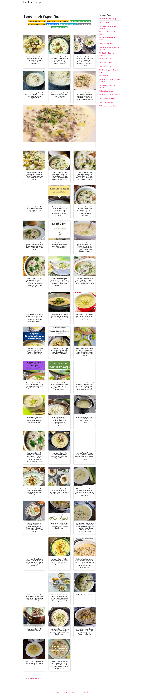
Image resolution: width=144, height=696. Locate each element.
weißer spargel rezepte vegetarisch (57, 21)
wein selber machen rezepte (36, 24)
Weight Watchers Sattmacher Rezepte (108, 27)
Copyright (85, 692)
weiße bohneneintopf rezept (37, 21)
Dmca (57, 692)
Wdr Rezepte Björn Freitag (107, 19)
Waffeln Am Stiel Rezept (106, 43)
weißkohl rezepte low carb (68, 24)
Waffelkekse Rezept (105, 66)
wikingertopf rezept (52, 24)
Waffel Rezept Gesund (106, 102)
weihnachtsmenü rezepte (59, 27)
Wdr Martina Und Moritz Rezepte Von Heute (109, 80)
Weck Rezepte (103, 76)
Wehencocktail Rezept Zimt (107, 62)
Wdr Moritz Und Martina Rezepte (109, 95)
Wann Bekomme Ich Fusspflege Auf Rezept (109, 48)
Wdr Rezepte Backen (106, 59)
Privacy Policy (75, 692)
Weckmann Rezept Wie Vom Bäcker (108, 33)
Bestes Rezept (32, 2)
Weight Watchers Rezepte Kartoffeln (107, 39)
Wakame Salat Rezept (106, 91)
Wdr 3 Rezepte (104, 22)
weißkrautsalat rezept (84, 24)
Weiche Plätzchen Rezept (107, 98)
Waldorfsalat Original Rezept (108, 106)
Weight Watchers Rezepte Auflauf (107, 86)
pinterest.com (34, 678)
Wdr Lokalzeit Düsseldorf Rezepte (107, 54)
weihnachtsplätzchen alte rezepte (80, 21)
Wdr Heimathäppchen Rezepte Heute (109, 71)
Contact (64, 692)
